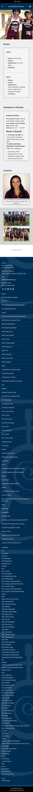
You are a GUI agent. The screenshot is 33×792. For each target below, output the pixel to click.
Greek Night (5, 746)
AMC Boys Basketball (8, 324)
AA (3, 551)
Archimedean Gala (7, 647)
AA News (4, 556)
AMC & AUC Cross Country (10, 599)
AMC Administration (8, 601)
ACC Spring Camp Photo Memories (12, 584)
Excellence (5, 461)
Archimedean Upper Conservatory (12, 381)
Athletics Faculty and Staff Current (12, 665)
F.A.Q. (3, 464)
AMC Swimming (6, 354)
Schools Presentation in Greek (11, 527)
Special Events (6, 531)
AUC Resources (7, 713)
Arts (3, 385)
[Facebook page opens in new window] (3, 289)
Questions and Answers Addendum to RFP (14, 520)
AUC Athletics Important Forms (11, 396)
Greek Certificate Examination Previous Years (15, 743)
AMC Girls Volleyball (8, 627)
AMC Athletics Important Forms (11, 320)
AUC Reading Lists (7, 710)
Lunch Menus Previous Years (10, 491)
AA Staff (4, 566)
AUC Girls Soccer (7, 419)
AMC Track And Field (8, 642)
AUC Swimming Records (9, 720)
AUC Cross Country (8, 411)
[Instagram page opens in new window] (13, 289)
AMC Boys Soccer (7, 331)
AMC (3, 596)
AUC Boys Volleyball (8, 407)
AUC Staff (5, 715)
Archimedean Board (8, 373)
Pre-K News (5, 769)
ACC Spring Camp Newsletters (11, 581)
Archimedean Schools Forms (10, 652)
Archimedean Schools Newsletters (12, 657)
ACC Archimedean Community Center (13, 305)
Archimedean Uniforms (8, 377)
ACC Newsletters (7, 573)
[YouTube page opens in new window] (8, 289)
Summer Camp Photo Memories (11, 543)
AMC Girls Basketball (8, 343)
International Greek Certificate (11, 483)
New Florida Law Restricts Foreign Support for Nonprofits (15, 500)
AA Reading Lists (7, 561)
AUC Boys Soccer (7, 404)
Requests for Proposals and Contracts (13, 524)
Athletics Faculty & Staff (9, 392)
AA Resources (6, 563)
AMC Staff (5, 639)
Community (5, 445)
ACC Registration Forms (9, 576)
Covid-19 (4, 731)
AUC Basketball (6, 400)
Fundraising (5, 736)
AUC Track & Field (7, 438)
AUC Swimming (6, 430)
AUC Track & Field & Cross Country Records (15, 726)
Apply (3, 366)
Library (4, 487)
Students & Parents (7, 539)
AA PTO (4, 301)
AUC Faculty (5, 415)
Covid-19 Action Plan (8, 453)
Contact (4, 449)
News (3, 504)
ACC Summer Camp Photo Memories (13, 591)
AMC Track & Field (7, 358)
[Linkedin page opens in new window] (10, 289)
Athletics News (6, 670)
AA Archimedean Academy (10, 297)
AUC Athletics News (8, 685)
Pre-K (3, 766)
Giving (4, 476)
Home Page (5, 480)
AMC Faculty (5, 339)
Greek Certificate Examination (11, 741)
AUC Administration (8, 677)
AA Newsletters (6, 558)
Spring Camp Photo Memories (11, 535)
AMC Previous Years (8, 634)
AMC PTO (5, 350)
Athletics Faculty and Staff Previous (12, 667)
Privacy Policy (6, 516)
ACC (3, 568)
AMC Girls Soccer (7, 347)
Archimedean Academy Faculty (11, 369)
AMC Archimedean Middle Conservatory (14, 316)
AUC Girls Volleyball (8, 423)
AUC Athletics (6, 682)
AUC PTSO (5, 426)
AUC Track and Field (8, 728)
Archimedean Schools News (10, 655)
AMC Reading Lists (7, 637)
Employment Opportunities (10, 457)
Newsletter (5, 508)
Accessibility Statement (9, 308)
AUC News (5, 708)
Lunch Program (6, 495)
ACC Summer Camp (8, 586)
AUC (3, 672)
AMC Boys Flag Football (9, 327)
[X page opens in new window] (5, 289)
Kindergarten (5, 753)
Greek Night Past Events (9, 748)
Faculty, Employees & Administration (13, 472)
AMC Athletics (6, 606)
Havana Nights (6, 751)
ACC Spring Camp (7, 579)
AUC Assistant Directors (9, 680)
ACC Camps (5, 571)
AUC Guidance (6, 705)
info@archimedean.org (8, 279)
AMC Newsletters (7, 632)
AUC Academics (7, 675)
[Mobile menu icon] (30, 6)
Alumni (4, 312)
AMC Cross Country (8, 335)
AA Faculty (5, 553)
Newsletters (5, 512)
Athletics (4, 388)
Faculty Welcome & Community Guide (13, 468)
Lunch (3, 756)
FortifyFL (18, 1)
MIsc (3, 764)
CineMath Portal (6, 442)
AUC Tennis (5, 434)
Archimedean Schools (8, 649)
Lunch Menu (5, 758)
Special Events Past (8, 774)
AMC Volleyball (6, 362)
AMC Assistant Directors (9, 604)
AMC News (5, 629)
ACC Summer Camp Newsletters (11, 589)
